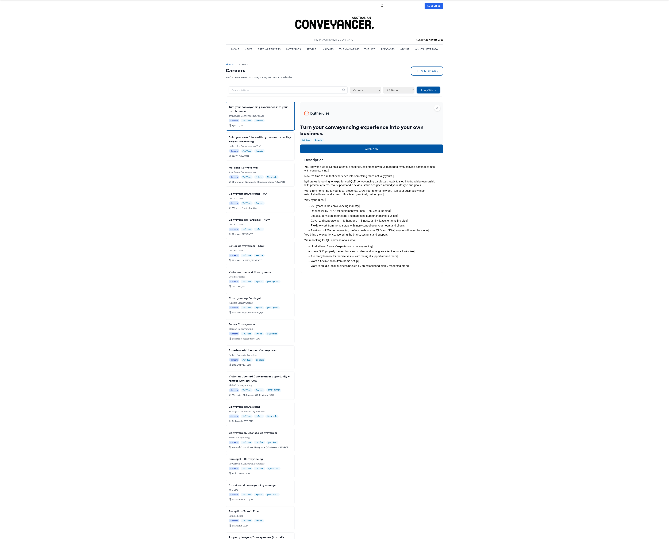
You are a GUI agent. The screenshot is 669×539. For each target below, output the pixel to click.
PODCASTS (387, 49)
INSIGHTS (328, 49)
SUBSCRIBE (433, 6)
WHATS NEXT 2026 (426, 49)
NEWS (248, 49)
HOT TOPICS (293, 49)
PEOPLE (311, 49)
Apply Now (371, 148)
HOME (235, 49)
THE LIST (369, 49)
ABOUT (404, 49)
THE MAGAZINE (349, 49)
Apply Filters (428, 90)
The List (230, 64)
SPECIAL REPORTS (269, 49)
